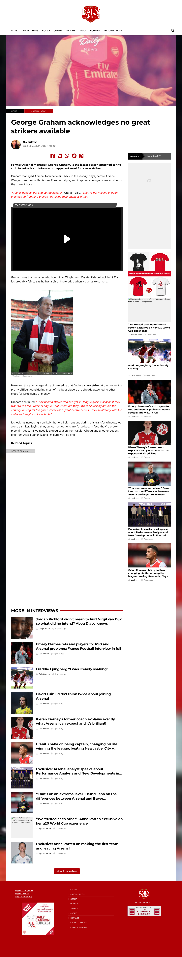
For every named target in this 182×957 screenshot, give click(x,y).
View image (16, 376)
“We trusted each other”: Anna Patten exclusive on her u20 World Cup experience (79, 821)
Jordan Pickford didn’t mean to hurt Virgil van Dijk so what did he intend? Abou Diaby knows (79, 621)
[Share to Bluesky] (59, 155)
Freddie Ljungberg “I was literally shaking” (72, 669)
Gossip (46, 30)
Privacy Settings (78, 927)
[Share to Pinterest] (81, 155)
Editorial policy (113, 30)
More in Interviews (34, 610)
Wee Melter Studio (23, 896)
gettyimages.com (27, 376)
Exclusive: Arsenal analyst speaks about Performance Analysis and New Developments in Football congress (77, 773)
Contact (95, 30)
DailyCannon (44, 628)
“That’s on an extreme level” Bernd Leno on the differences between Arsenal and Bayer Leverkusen (76, 798)
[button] (172, 30)
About (82, 30)
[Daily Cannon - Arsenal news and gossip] (91, 14)
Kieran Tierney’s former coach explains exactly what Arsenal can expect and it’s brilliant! (75, 721)
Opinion (58, 30)
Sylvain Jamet (45, 828)
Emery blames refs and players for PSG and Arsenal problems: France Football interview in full (78, 646)
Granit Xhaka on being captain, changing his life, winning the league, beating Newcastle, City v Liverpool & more (77, 748)
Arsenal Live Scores (24, 890)
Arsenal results (22, 893)
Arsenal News (30, 30)
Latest (15, 30)
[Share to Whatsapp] (67, 155)
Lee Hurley (44, 654)
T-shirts (70, 30)
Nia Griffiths (30, 142)
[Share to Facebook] (52, 155)
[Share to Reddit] (74, 155)
